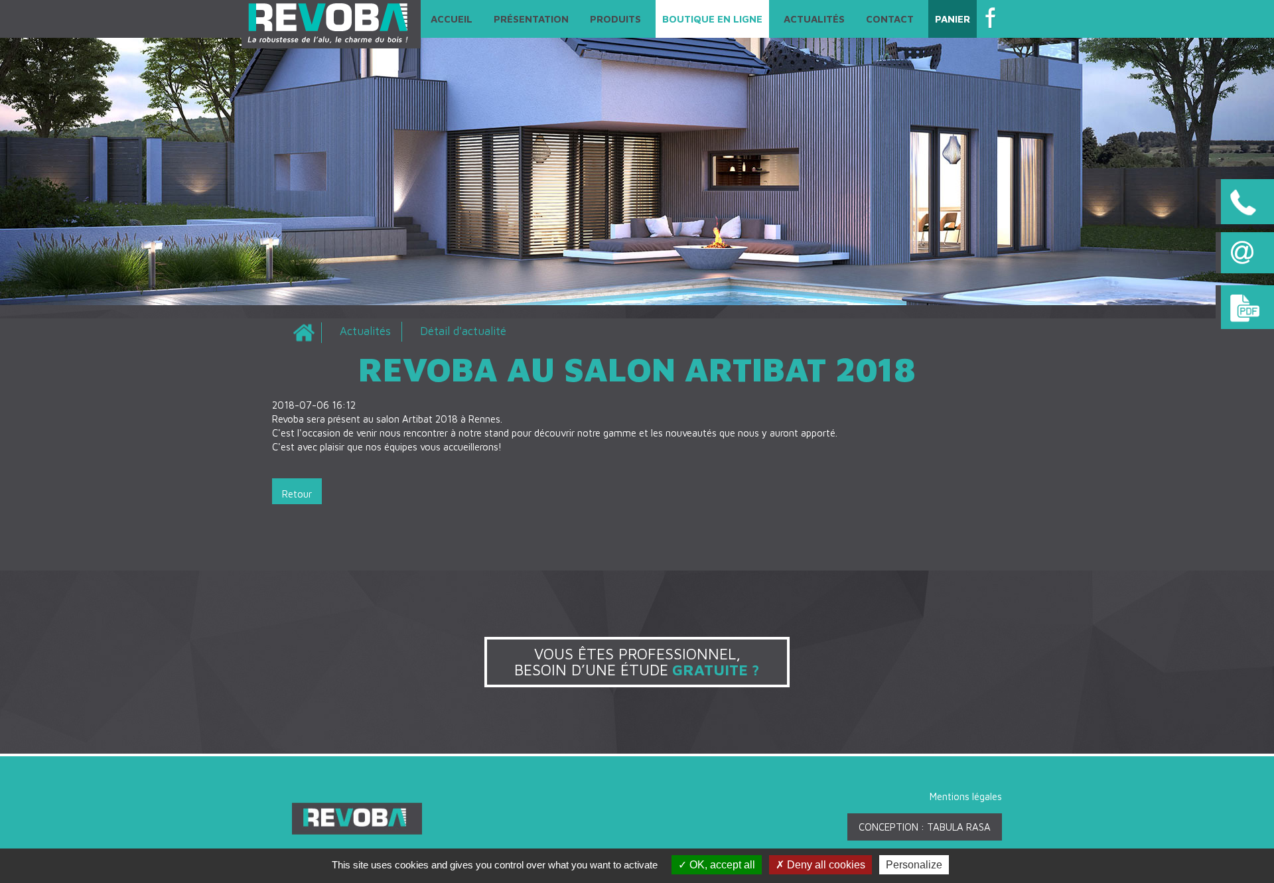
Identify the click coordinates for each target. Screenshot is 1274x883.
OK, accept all (721, 864)
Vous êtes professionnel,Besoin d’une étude (637, 662)
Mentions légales (966, 796)
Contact (890, 19)
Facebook (993, 18)
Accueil (451, 19)
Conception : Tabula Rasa (925, 827)
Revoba (304, 332)
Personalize (914, 864)
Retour (297, 494)
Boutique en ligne (712, 19)
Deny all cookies (824, 864)
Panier (952, 19)
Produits (615, 19)
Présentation (531, 19)
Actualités (814, 19)
